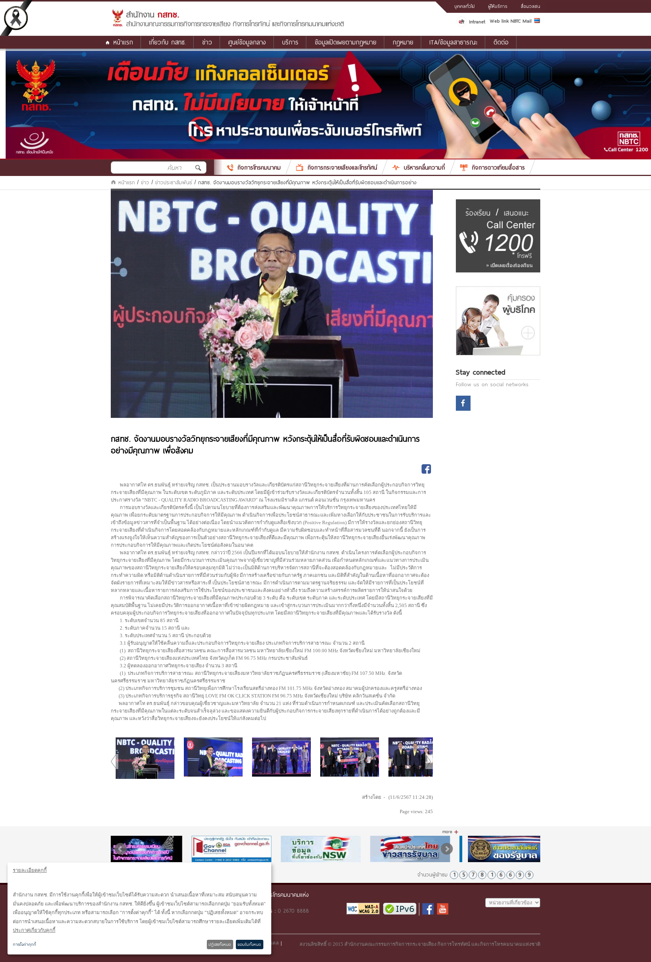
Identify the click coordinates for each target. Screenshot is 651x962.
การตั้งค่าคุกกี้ (24, 944)
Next (447, 849)
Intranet (477, 21)
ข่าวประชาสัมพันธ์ (173, 182)
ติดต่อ (501, 42)
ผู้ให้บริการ (497, 6)
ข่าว (145, 182)
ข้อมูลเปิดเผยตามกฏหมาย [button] (345, 42)
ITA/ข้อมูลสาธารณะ (453, 42)
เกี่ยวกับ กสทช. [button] (167, 42)
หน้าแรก (123, 42)
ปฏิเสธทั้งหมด (220, 944)
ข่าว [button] (207, 42)
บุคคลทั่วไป (464, 6)
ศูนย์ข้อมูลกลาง (247, 42)
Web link (499, 20)
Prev (121, 849)
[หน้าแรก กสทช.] (228, 25)
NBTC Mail (521, 20)
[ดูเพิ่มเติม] (450, 832)
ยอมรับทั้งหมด (249, 944)
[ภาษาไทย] (537, 21)
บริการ (290, 42)
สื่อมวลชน (530, 6)
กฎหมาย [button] (403, 42)
